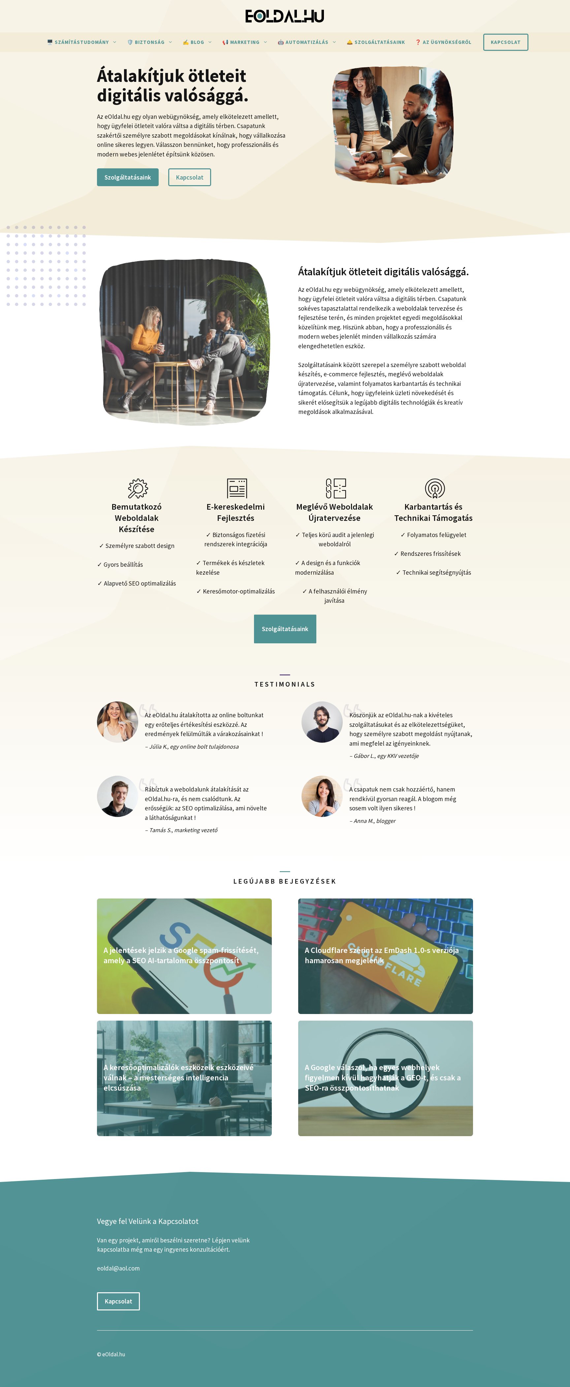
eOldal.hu (113, 1354)
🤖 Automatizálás (303, 42)
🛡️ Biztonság (146, 42)
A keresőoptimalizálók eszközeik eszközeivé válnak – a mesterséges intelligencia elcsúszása (179, 1077)
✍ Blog (193, 42)
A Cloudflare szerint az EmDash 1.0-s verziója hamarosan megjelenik (382, 955)
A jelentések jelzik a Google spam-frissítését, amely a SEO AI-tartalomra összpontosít (181, 955)
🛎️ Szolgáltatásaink (376, 42)
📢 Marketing (241, 42)
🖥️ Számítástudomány (78, 42)
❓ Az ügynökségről (443, 42)
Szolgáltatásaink (128, 177)
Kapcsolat (506, 42)
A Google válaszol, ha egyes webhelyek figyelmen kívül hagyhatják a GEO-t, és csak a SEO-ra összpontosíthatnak (383, 1077)
